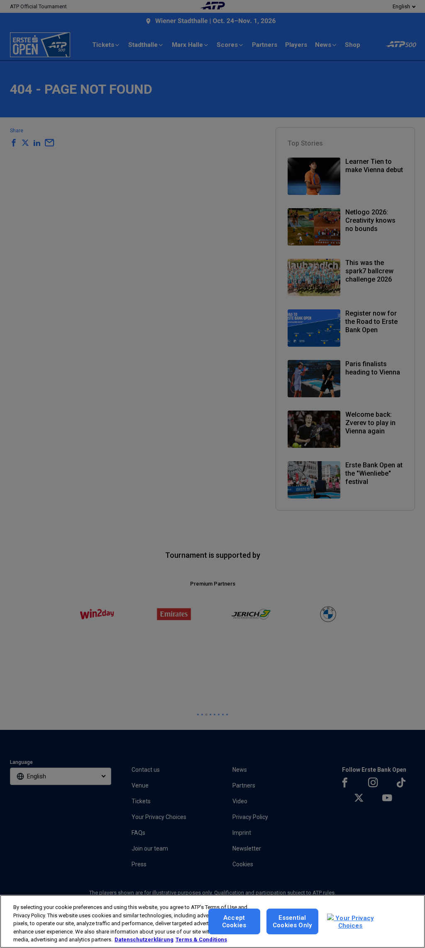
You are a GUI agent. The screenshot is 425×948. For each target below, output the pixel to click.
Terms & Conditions (201, 939)
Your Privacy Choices (354, 921)
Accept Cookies (234, 921)
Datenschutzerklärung (144, 939)
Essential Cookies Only (292, 921)
